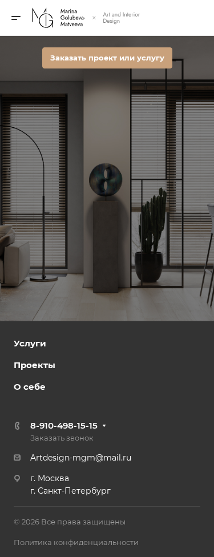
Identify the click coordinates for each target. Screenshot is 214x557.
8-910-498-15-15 (64, 425)
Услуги (30, 343)
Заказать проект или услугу (107, 57)
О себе (30, 386)
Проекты (34, 365)
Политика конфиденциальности (76, 542)
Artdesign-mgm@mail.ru (80, 458)
